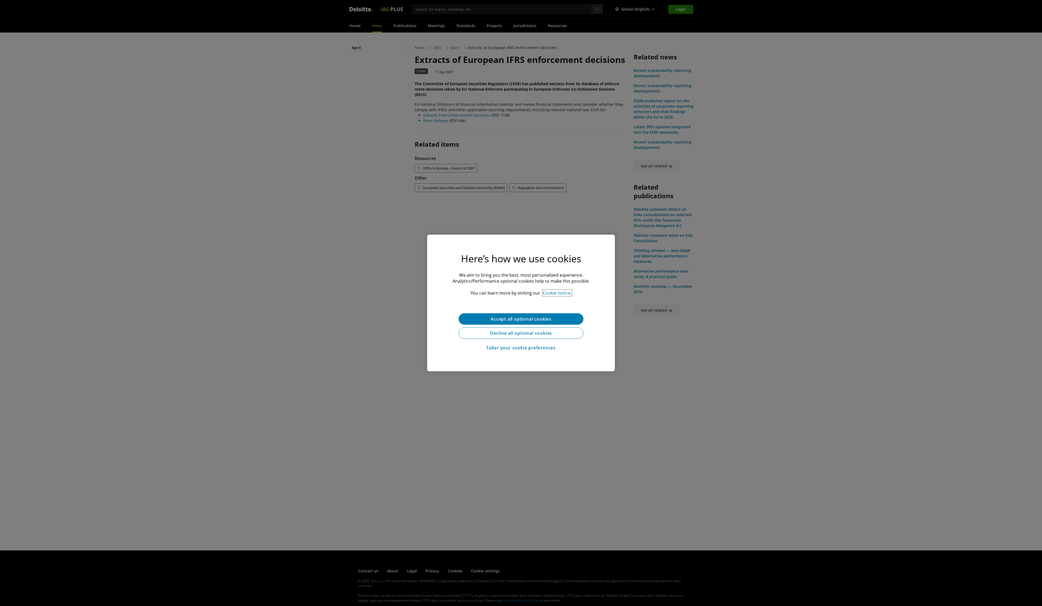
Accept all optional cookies (521, 319)
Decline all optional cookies (521, 333)
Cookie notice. (557, 293)
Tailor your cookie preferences (521, 348)
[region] (521, 303)
